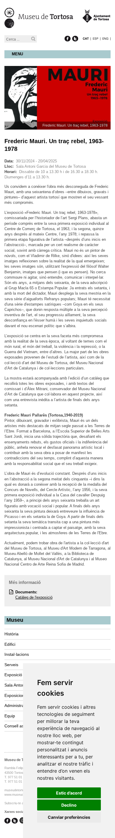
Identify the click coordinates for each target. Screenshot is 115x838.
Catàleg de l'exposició (33, 597)
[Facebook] (68, 32)
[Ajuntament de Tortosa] (96, 20)
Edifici (9, 644)
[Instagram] (22, 821)
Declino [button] (69, 805)
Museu (14, 620)
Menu (17, 54)
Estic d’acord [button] (69, 792)
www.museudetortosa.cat (22, 794)
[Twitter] (75, 32)
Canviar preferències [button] (69, 817)
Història (11, 634)
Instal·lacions (16, 654)
